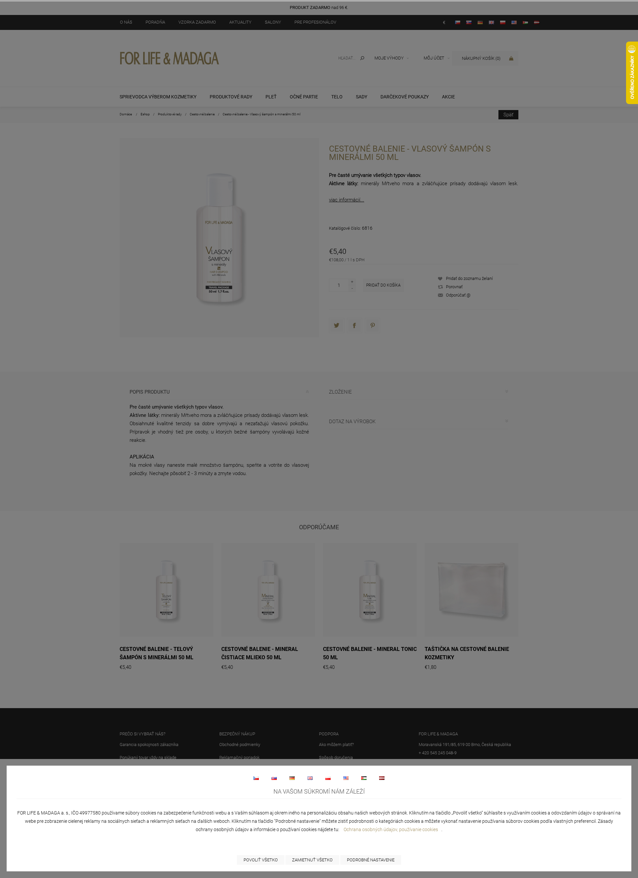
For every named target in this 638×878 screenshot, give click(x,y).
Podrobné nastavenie (370, 859)
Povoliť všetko (261, 859)
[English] (310, 778)
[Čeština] (256, 778)
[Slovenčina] (274, 778)
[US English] (346, 778)
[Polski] (328, 778)
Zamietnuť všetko (312, 859)
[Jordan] (364, 778)
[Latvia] (381, 778)
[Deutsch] (292, 778)
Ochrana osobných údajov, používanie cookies (391, 829)
